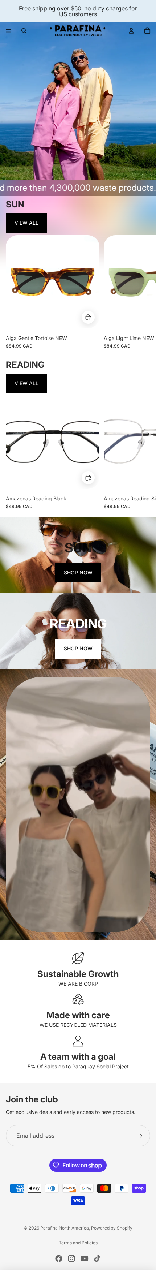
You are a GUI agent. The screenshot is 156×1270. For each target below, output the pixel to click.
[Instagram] (71, 1258)
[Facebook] (58, 1258)
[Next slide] (143, 292)
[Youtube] (84, 1258)
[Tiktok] (97, 1258)
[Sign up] (139, 1136)
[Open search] (24, 31)
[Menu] (8, 30)
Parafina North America (64, 1228)
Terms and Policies (78, 1242)
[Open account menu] (131, 31)
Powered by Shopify (111, 1228)
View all (26, 223)
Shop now (78, 572)
